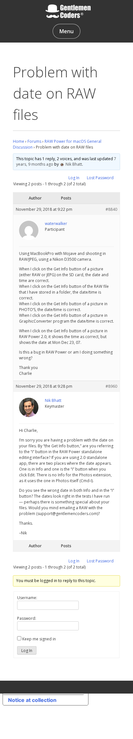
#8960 (111, 386)
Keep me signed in (39, 639)
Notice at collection (32, 700)
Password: (26, 618)
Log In (73, 177)
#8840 (111, 209)
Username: (27, 597)
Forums (34, 141)
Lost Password (100, 177)
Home (18, 141)
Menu (66, 31)
